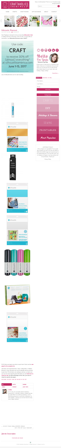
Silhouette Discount (9, 30)
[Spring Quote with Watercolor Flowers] (46, 21)
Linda (9, 32)
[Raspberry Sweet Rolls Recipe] (22, 21)
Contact (54, 11)
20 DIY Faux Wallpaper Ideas (13, 426)
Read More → (55, 73)
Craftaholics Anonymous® (24, 444)
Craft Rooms (24, 11)
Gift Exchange (36, 11)
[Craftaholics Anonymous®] (15, 4)
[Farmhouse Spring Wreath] (34, 21)
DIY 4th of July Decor (24, 428)
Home (7, 11)
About (46, 11)
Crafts (14, 11)
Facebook (55, 1)
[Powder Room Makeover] (9, 21)
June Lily (42, 444)
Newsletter (39, 77)
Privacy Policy (48, 159)
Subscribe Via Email (47, 77)
